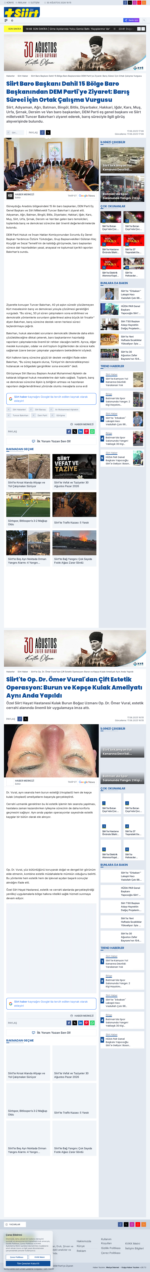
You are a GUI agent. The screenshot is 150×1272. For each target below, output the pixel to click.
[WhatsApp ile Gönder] (92, 431)
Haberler (10, 76)
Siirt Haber (23, 76)
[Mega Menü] (6, 20)
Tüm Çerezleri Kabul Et (28, 1263)
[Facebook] (125, 3)
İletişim (35, 2)
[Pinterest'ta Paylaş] (86, 431)
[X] (130, 3)
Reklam (22, 2)
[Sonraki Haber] (143, 29)
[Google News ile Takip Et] (86, 196)
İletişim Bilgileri (134, 1248)
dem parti (42, 415)
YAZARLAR (14, 1224)
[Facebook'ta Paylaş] (42, 132)
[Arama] (144, 20)
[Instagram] (135, 3)
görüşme (60, 415)
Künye (10, 2)
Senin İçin (133, 20)
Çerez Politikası (110, 1252)
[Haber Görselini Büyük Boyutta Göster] (51, 164)
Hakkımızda (84, 1241)
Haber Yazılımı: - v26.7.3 (119, 1267)
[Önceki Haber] (139, 29)
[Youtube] (139, 3)
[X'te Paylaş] (48, 132)
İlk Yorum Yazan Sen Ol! (54, 441)
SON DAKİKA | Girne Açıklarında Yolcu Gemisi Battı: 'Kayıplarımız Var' (67, 28)
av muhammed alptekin (66, 409)
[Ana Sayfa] (12, 20)
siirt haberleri (16, 133)
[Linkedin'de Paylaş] (80, 431)
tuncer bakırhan (20, 415)
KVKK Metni (132, 1243)
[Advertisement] (51, 279)
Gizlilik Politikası (111, 1248)
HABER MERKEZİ (24, 196)
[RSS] (144, 3)
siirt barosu (40, 409)
